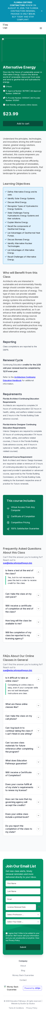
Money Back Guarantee (23, 975)
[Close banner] (41, 11)
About (23, 966)
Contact (23, 980)
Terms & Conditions (16, 1008)
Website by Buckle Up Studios (23, 1003)
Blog (23, 970)
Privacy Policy (31, 1008)
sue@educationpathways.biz (17, 563)
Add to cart (23, 123)
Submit (23, 947)
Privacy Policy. (14, 940)
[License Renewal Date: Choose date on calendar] (39, 907)
